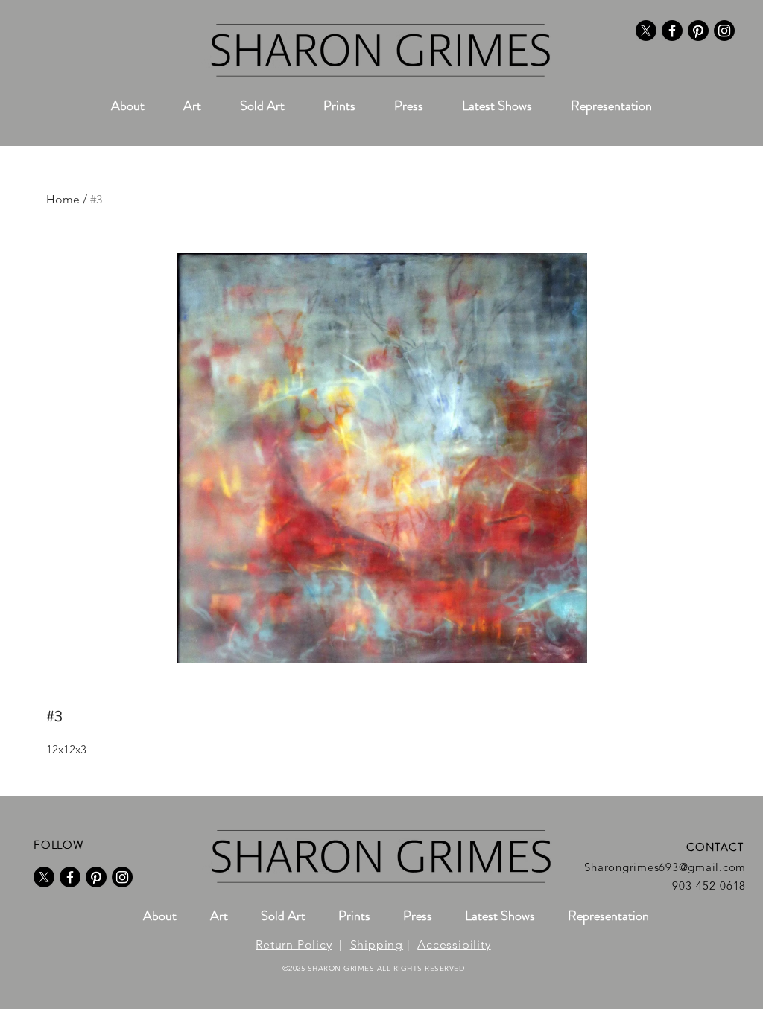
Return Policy (294, 944)
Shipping (376, 944)
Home (63, 199)
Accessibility (453, 944)
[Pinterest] (698, 30)
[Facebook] (672, 30)
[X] (646, 30)
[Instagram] (724, 30)
